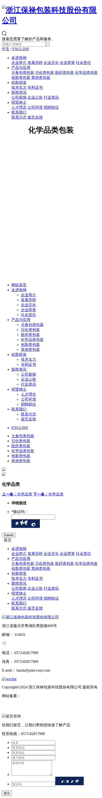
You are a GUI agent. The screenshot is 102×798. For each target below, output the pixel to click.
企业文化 (51, 63)
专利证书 (35, 87)
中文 (5, 49)
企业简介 (19, 63)
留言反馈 (35, 117)
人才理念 (19, 107)
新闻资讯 (19, 92)
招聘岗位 (51, 107)
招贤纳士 (19, 102)
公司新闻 (19, 97)
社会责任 (83, 63)
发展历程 (35, 63)
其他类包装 (40, 78)
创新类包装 (20, 78)
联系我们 (19, 112)
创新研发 (19, 82)
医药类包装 (64, 73)
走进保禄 (19, 58)
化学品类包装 (86, 73)
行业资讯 (51, 97)
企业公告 (35, 97)
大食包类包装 (22, 73)
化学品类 (17, 494)
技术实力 (19, 87)
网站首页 (19, 285)
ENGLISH (20, 49)
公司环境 (35, 107)
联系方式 (19, 117)
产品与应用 (20, 68)
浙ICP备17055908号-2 (38, 696)
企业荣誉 (67, 63)
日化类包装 (44, 73)
